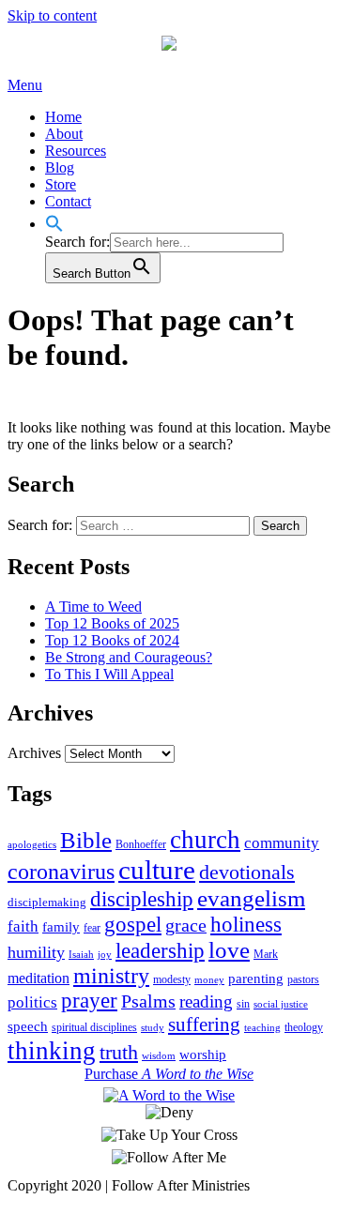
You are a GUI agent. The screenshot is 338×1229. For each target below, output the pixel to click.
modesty (172, 979)
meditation (38, 978)
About (64, 134)
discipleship (141, 899)
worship (202, 1054)
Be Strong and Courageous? (128, 657)
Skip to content (52, 15)
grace (186, 925)
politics (32, 1002)
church (205, 840)
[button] (54, 224)
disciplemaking (47, 902)
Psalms (148, 1001)
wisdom (159, 1056)
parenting (256, 978)
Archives (34, 753)
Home (63, 117)
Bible (86, 840)
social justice (281, 1004)
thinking (52, 1051)
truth (119, 1052)
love (229, 950)
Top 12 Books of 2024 (112, 640)
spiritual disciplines (94, 1027)
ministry (111, 975)
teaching (262, 1028)
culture (156, 870)
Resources (75, 151)
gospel (132, 924)
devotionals (247, 872)
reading (206, 1001)
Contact (68, 201)
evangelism (251, 898)
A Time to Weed (93, 606)
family (61, 926)
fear (92, 927)
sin (243, 1003)
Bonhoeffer (140, 844)
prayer (89, 1000)
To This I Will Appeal (109, 674)
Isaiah (81, 954)
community (281, 842)
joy (105, 954)
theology (303, 1027)
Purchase (169, 1074)
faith (23, 926)
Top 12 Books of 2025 (112, 623)
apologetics (32, 845)
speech (28, 1026)
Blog (59, 167)
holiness (246, 924)
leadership (160, 951)
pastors (303, 979)
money (209, 980)
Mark (266, 954)
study (152, 1028)
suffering (204, 1024)
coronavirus (61, 871)
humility (36, 952)
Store (60, 184)
